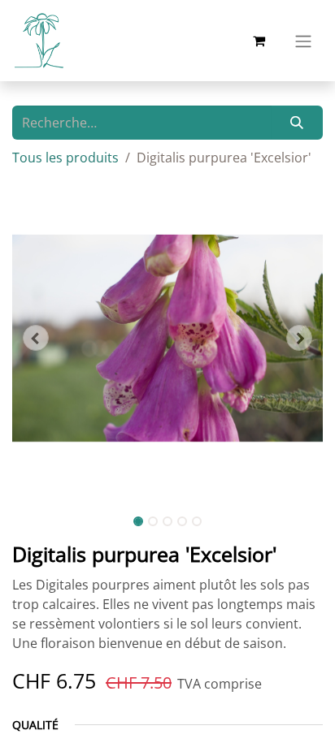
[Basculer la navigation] (303, 40)
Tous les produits (65, 157)
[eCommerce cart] (258, 41)
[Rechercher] (297, 123)
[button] (35, 338)
